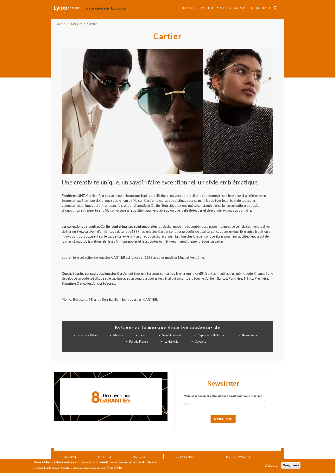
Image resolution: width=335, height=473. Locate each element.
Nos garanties (184, 456)
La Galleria (171, 341)
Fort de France (138, 341)
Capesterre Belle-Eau (211, 335)
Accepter (272, 465)
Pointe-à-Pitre (87, 335)
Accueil (61, 24)
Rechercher (276, 9)
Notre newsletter (239, 456)
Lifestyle (188, 7)
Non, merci (291, 465)
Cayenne (200, 341)
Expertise (206, 7)
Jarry (142, 335)
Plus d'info (114, 468)
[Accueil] (69, 8)
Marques (224, 7)
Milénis (118, 335)
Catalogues (243, 7)
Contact (263, 7)
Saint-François (171, 335)
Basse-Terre (250, 335)
